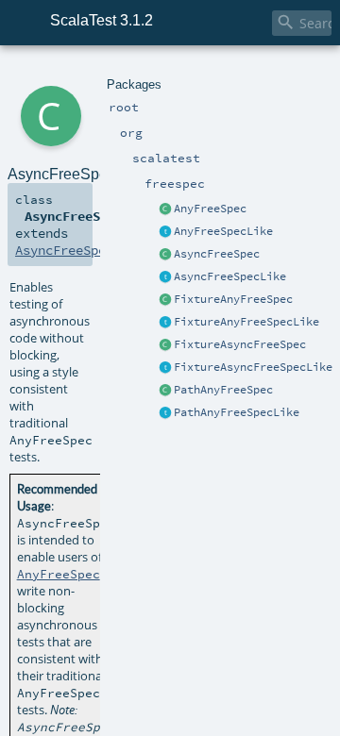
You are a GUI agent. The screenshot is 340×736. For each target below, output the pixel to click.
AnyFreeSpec (210, 208)
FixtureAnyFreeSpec (233, 299)
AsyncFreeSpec (217, 253)
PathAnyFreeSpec (223, 389)
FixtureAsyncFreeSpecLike (253, 367)
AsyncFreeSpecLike (230, 276)
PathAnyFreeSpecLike (236, 412)
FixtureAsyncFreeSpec (240, 344)
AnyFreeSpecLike (223, 231)
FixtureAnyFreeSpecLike (246, 321)
